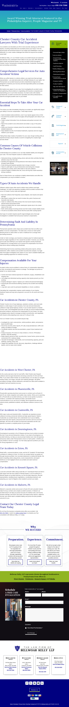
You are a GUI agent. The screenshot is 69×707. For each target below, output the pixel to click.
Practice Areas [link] (30, 8)
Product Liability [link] (57, 84)
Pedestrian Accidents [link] (59, 74)
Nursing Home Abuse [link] (59, 71)
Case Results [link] (46, 8)
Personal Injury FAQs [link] (59, 52)
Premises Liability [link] (58, 81)
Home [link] (21, 8)
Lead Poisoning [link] (57, 66)
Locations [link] (64, 2)
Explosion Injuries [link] (58, 63)
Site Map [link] (28, 704)
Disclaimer (28, 624)
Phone (44, 591)
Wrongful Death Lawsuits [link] (57, 97)
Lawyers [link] (24, 8)
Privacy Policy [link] (22, 704)
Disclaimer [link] (15, 704)
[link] (10, 5)
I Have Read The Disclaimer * (35, 628)
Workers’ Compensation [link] (60, 93)
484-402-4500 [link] (26, 670)
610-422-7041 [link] (42, 671)
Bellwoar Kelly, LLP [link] (46, 704)
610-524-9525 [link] (58, 667)
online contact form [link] (20, 513)
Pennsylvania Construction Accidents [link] (59, 77)
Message (28, 606)
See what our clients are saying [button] (15, 562)
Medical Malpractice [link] (58, 68)
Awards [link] (54, 8)
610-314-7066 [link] (61, 5)
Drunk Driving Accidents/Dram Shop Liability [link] (59, 59)
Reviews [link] (50, 8)
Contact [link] (66, 8)
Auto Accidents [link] (57, 55)
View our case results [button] (53, 562)
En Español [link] (55, 2)
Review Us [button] (34, 690)
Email (27, 599)
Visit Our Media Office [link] (58, 664)
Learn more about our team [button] (34, 562)
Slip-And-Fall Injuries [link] (59, 86)
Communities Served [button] (38, 8)
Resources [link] (58, 8)
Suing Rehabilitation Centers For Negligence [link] (59, 90)
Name (27, 591)
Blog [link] (63, 8)
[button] (59, 153)
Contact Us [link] (33, 704)
